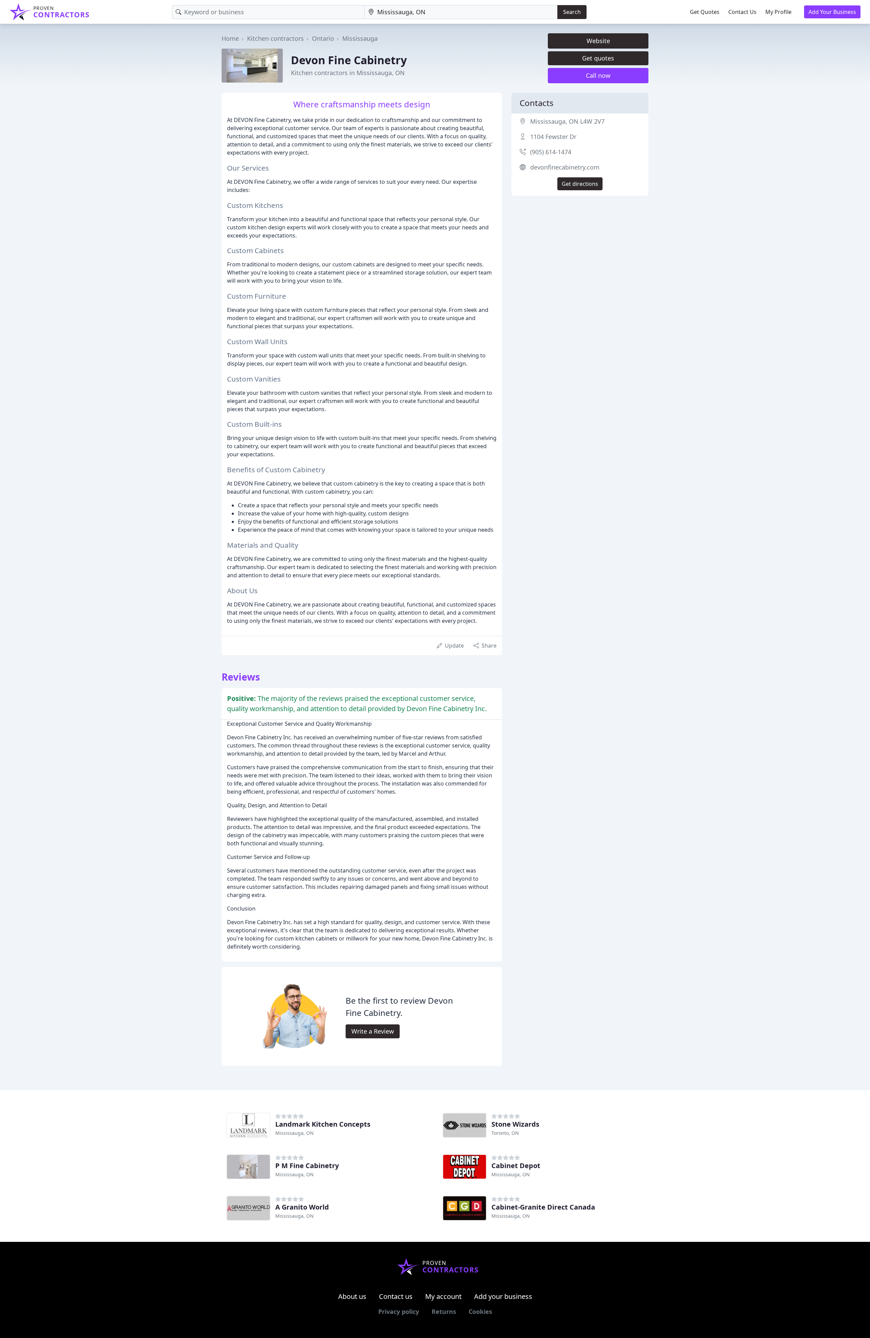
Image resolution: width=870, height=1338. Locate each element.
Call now (598, 75)
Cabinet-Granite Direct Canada (543, 1207)
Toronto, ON (505, 1133)
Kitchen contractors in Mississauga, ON (348, 73)
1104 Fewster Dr (553, 137)
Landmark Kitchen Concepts (322, 1124)
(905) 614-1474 (550, 152)
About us (352, 1296)
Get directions (580, 184)
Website (598, 41)
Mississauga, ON (294, 1133)
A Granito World (302, 1207)
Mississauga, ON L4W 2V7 (567, 121)
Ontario (323, 38)
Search (572, 12)
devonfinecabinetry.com (564, 167)
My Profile (778, 12)
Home (230, 38)
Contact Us (742, 12)
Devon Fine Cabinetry (349, 60)
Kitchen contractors (275, 38)
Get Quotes (704, 12)
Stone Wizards (515, 1124)
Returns (444, 1311)
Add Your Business (832, 12)
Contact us (396, 1296)
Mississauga (360, 38)
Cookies (480, 1311)
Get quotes (598, 58)
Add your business (503, 1296)
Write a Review (372, 1031)
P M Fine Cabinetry (307, 1165)
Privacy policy (398, 1311)
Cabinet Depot (515, 1165)
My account (443, 1296)
